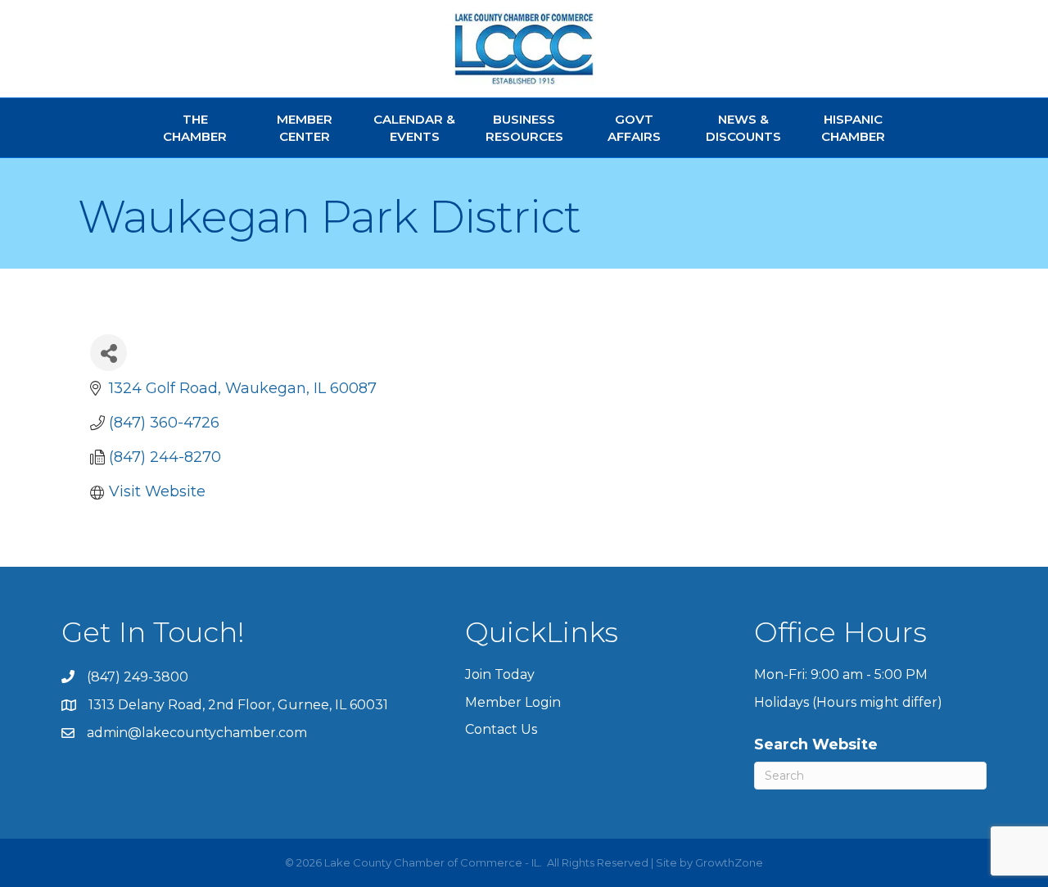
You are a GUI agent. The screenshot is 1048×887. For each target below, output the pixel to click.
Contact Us (501, 729)
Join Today (500, 674)
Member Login (513, 702)
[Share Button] (108, 352)
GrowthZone (729, 862)
